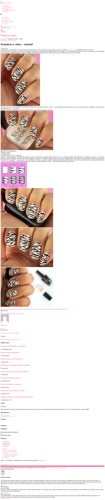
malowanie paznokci (6, 309)
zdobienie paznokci (55, 309)
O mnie (6, 5)
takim (12, 108)
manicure (13, 309)
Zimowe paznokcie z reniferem (11, 384)
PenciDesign (41, 460)
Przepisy (6, 453)
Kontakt (6, 11)
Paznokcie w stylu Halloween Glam (12, 390)
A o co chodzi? (62, 467)
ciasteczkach (71, 50)
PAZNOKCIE (7, 7)
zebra (61, 309)
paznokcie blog (25, 309)
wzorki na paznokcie (44, 309)
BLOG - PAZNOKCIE (9, 40)
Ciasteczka (7, 8)
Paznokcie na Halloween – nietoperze (13, 346)
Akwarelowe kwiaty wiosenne (11, 378)
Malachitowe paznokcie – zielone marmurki (15, 365)
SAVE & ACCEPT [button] (6, 498)
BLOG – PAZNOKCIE (10, 450)
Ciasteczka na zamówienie (11, 454)
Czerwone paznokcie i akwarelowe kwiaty (15, 371)
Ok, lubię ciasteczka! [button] (52, 467)
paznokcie (18, 309)
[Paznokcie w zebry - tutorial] (20, 105)
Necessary (5, 486)
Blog (6, 39)
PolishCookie (4, 325)
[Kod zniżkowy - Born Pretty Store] (6, 435)
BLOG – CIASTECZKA (10, 451)
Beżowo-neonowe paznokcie (10, 352)
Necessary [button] (3, 485)
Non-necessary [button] (4, 492)
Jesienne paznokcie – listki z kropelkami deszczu (17, 397)
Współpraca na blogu (9, 10)
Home (2, 39)
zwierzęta (65, 309)
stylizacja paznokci (34, 309)
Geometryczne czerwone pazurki (11, 359)
